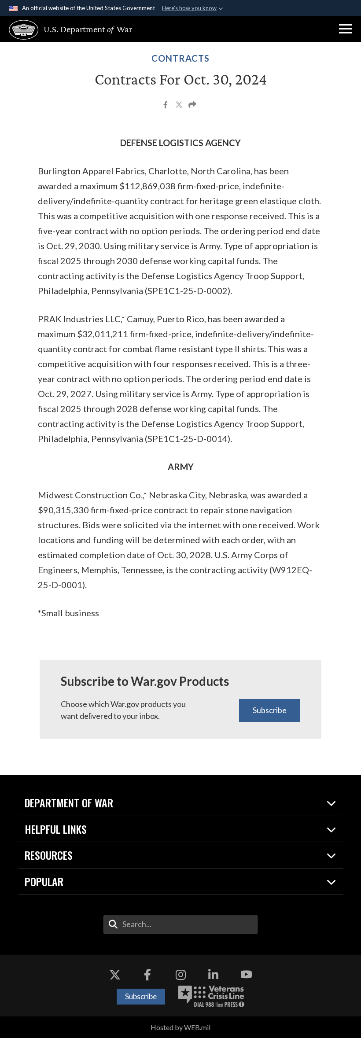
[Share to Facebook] (166, 105)
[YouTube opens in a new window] (246, 975)
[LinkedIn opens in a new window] (214, 975)
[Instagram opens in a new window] (180, 975)
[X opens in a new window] (115, 975)
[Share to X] (179, 105)
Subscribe (270, 710)
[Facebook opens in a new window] (147, 975)
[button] (345, 29)
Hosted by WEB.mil (180, 1027)
